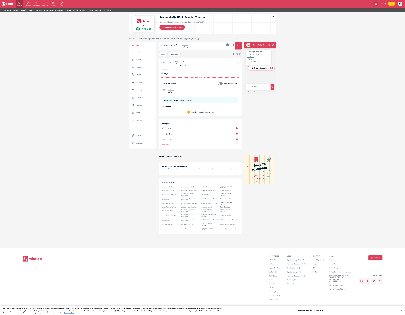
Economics (139, 135)
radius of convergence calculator (208, 215)
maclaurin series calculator (226, 187)
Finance (138, 128)
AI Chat (271, 264)
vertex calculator (167, 211)
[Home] (32, 261)
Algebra (138, 59)
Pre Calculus (139, 67)
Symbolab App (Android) (295, 260)
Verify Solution (274, 300)
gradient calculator (168, 203)
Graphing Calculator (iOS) (296, 276)
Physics (138, 113)
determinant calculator (170, 194)
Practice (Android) (293, 268)
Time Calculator (225, 199)
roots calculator (225, 215)
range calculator (225, 190)
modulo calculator (187, 229)
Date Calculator (225, 207)
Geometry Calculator (276, 296)
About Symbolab (318, 260)
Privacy (331, 260)
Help (314, 268)
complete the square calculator (169, 199)
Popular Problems (275, 268)
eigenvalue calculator (169, 215)
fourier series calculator (228, 224)
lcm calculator (205, 194)
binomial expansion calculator (188, 210)
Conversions (140, 143)
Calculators (272, 288)
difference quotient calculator (226, 210)
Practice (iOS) (291, 280)
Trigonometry (140, 97)
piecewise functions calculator (188, 215)
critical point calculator (189, 190)
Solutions (132, 39)
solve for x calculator (169, 207)
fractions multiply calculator (207, 224)
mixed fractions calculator (210, 199)
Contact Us (316, 272)
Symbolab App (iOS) (294, 272)
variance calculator (188, 224)
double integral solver (188, 207)
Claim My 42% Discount (172, 27)
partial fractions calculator (210, 203)
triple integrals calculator (189, 203)
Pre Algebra (139, 52)
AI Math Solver (274, 260)
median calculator (168, 187)
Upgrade (392, 4)
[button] (227, 47)
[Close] (401, 310)
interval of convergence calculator (189, 220)
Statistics (139, 105)
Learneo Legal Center (336, 285)
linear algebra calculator (228, 229)
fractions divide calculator (210, 220)
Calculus (138, 75)
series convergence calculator (208, 229)
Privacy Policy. (69, 313)
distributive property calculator (188, 199)
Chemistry (139, 120)
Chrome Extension (293, 284)
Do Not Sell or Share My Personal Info (341, 272)
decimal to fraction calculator (207, 210)
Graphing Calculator (275, 292)
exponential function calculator (169, 220)
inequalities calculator (208, 190)
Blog (314, 264)
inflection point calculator (228, 220)
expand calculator (168, 224)
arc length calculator (208, 187)
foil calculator (166, 229)
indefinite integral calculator (226, 203)
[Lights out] (385, 4)
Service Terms (333, 264)
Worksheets (273, 272)
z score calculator (168, 190)
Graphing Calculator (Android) (297, 264)
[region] (202, 310)
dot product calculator (188, 187)
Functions (139, 82)
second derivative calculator (187, 194)
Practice (271, 280)
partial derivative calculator (226, 194)
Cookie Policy (333, 268)
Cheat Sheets (273, 284)
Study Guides (273, 276)
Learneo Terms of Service (337, 289)
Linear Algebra (140, 90)
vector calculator (206, 207)
